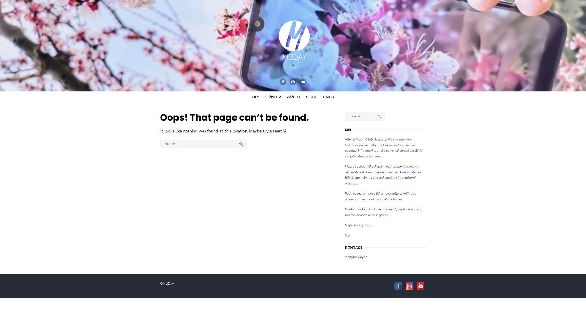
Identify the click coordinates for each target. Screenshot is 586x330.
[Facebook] (282, 81)
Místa (311, 97)
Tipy (255, 97)
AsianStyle (353, 172)
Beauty (328, 97)
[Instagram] (293, 81)
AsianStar (372, 172)
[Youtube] (303, 81)
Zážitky (293, 97)
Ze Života (272, 97)
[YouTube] (421, 286)
